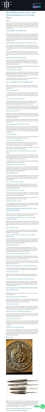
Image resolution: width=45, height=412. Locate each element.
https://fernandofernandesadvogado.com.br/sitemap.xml (20, 408)
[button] (23, 5)
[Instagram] (36, 7)
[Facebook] (34, 7)
